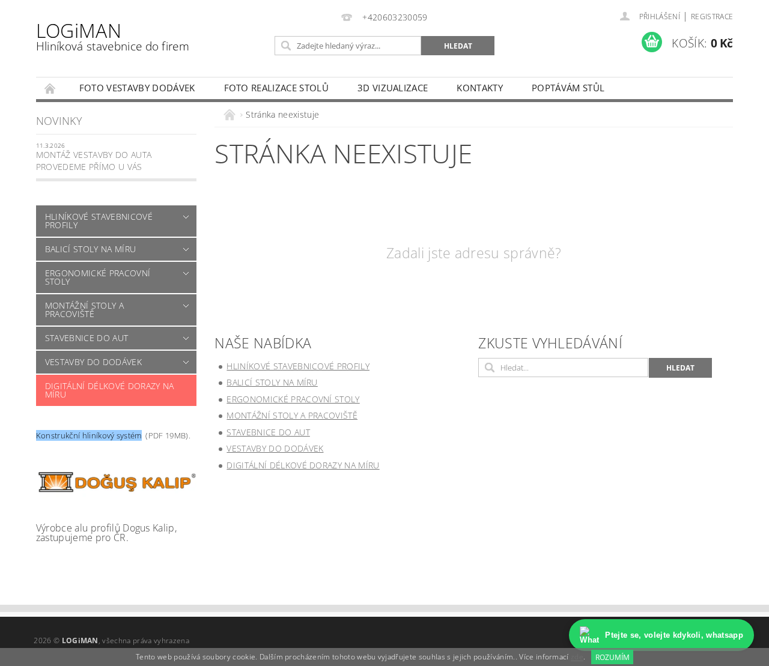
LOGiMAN (112, 35)
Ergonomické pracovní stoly (97, 277)
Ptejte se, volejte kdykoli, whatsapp (674, 635)
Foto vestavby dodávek (137, 88)
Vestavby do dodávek (93, 362)
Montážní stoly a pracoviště (84, 309)
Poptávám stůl (568, 88)
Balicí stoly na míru (90, 249)
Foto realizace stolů (276, 88)
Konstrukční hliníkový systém (89, 435)
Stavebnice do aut (86, 338)
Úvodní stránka (50, 87)
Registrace (712, 16)
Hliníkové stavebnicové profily (99, 221)
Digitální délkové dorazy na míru (109, 390)
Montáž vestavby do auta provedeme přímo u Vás (93, 160)
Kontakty (480, 88)
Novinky (59, 121)
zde (577, 657)
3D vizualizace (392, 88)
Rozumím (612, 657)
